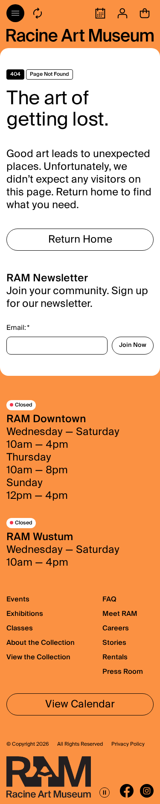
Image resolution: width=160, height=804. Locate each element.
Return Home (80, 239)
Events (17, 599)
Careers (115, 628)
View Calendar (80, 704)
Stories (114, 643)
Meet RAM (119, 614)
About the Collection (40, 643)
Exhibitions (24, 614)
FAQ (109, 599)
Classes (19, 628)
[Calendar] (100, 13)
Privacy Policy (128, 744)
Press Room (122, 672)
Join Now (132, 345)
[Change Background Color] (38, 13)
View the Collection (38, 657)
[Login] (122, 13)
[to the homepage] (80, 35)
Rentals (115, 657)
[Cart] (145, 13)
